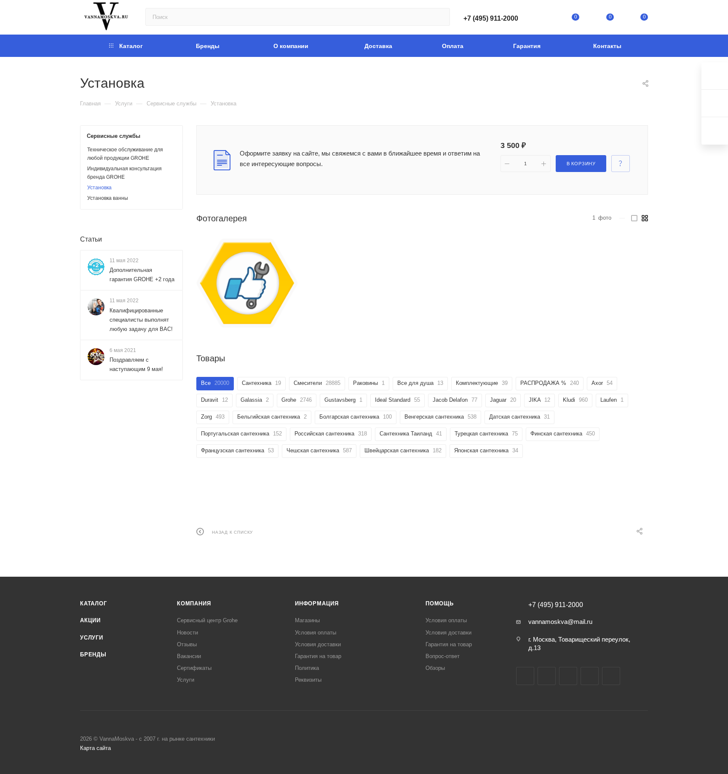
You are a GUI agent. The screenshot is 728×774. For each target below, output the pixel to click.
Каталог (93, 603)
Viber (611, 676)
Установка (99, 188)
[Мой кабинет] (541, 18)
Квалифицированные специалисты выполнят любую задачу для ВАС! (141, 319)
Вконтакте (525, 676)
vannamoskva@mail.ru (560, 621)
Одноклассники (590, 676)
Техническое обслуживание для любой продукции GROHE (125, 154)
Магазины (307, 620)
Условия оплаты (315, 632)
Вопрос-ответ (443, 656)
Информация (317, 603)
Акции (90, 620)
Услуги (91, 637)
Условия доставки (318, 644)
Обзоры (435, 668)
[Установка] (247, 283)
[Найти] (439, 17)
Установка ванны (107, 198)
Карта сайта (95, 748)
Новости (187, 632)
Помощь (440, 603)
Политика (307, 668)
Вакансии (189, 656)
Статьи (91, 239)
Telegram (547, 676)
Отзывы (187, 644)
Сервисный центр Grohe (207, 620)
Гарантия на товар (318, 656)
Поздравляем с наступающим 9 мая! (136, 364)
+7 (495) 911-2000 (490, 18)
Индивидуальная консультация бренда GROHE (124, 173)
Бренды (93, 654)
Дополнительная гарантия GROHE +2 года (142, 274)
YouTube (568, 676)
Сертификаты (194, 668)
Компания (194, 603)
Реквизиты (308, 680)
